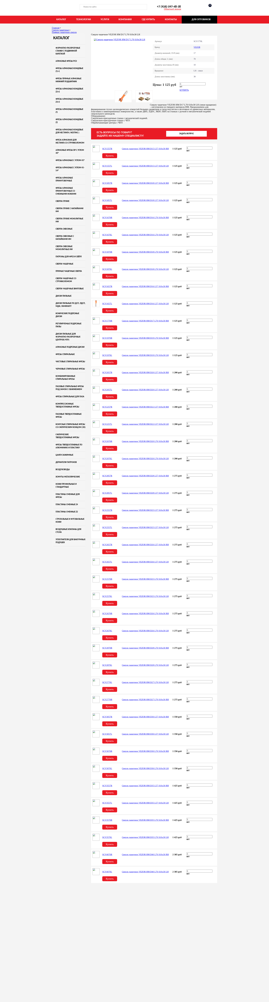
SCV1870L (107, 269)
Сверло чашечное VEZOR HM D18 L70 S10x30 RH (145, 252)
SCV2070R (107, 441)
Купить (184, 90)
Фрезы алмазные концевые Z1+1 (69, 70)
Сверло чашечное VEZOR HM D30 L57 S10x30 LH (145, 734)
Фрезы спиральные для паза (70, 397)
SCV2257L (107, 424)
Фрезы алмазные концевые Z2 (69, 121)
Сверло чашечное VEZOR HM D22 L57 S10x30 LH (145, 424)
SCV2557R (107, 510)
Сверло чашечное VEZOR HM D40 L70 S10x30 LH (145, 872)
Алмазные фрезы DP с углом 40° (70, 151)
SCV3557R (107, 785)
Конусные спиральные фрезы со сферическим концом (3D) (70, 425)
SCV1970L (107, 355)
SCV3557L (107, 803)
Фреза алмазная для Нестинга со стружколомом (70, 141)
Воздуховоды (63, 470)
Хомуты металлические (68, 477)
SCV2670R (107, 613)
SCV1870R (107, 252)
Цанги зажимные (64, 455)
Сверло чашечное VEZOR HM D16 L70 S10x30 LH (145, 235)
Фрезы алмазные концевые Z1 (69, 110)
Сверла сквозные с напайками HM (65, 237)
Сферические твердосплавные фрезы (67, 436)
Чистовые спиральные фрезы (70, 362)
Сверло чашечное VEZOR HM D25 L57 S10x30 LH (145, 527)
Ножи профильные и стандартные (66, 485)
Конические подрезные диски (67, 315)
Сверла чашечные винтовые (70, 289)
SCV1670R (107, 217)
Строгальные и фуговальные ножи (70, 520)
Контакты (171, 19)
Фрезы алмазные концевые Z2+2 (69, 90)
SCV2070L (107, 458)
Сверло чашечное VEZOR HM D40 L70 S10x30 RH (145, 854)
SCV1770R (107, 321)
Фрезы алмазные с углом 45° (70, 160)
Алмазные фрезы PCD (66, 61)
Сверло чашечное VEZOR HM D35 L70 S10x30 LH (145, 837)
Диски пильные (63, 296)
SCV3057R (107, 717)
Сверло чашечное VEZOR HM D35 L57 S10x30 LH (145, 803)
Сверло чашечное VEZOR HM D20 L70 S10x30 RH (145, 441)
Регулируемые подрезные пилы (68, 325)
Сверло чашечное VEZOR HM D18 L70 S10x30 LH (145, 269)
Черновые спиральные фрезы (70, 369)
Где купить (148, 19)
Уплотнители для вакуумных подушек (70, 541)
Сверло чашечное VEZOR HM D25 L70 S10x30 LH (145, 596)
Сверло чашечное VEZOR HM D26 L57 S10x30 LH (145, 562)
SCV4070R (107, 854)
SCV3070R (107, 751)
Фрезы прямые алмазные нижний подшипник (68, 80)
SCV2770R (107, 699)
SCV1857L (107, 200)
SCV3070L (107, 768)
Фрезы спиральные (65, 354)
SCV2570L (107, 596)
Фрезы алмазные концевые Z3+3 (69, 100)
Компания (125, 19)
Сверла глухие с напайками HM (69, 210)
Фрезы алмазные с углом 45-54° (70, 169)
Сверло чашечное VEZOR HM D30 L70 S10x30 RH (145, 751)
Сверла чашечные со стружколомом (66, 280)
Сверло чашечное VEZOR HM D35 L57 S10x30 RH (145, 785)
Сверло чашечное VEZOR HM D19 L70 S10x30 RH (145, 338)
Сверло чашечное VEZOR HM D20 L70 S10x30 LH (145, 458)
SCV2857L (107, 493)
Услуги (105, 19)
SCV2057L (107, 390)
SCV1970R (107, 338)
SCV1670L (107, 235)
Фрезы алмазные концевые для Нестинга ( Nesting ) (69, 131)
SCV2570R (107, 579)
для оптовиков (201, 19)
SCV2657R (107, 544)
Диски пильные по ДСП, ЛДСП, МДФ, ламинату (70, 304)
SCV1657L (107, 303)
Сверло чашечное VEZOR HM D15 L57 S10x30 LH (145, 166)
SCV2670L (107, 631)
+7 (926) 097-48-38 (169, 6)
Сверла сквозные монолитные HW (64, 248)
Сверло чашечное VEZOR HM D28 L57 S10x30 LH (145, 493)
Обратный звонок (172, 9)
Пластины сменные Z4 (67, 505)
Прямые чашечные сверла (69, 271)
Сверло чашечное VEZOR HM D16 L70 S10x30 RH (145, 217)
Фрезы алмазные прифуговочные (64, 179)
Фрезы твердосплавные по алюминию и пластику (69, 446)
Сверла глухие (62, 201)
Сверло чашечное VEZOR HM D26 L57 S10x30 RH (145, 544)
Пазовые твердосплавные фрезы (69, 415)
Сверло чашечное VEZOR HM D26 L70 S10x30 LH (145, 631)
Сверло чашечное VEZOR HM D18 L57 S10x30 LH (145, 200)
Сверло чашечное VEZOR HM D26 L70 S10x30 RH (145, 613)
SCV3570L (107, 837)
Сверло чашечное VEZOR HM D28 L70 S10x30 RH (145, 648)
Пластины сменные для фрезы (68, 495)
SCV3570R (107, 820)
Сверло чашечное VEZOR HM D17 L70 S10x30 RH (145, 321)
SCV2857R (107, 476)
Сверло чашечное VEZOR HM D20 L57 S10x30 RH (145, 372)
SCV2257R (107, 407)
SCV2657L (107, 562)
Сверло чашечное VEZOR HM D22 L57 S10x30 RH (145, 407)
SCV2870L (107, 665)
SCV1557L (107, 166)
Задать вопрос (186, 134)
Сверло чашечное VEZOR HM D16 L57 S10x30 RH (145, 286)
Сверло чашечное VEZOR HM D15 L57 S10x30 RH (145, 149)
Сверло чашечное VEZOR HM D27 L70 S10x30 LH (145, 682)
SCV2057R (107, 372)
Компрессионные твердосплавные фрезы (67, 405)
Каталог (61, 19)
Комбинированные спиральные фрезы (65, 377)
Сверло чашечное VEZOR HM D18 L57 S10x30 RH (145, 183)
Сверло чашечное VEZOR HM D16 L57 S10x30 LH (145, 303)
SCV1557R (107, 149)
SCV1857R (107, 183)
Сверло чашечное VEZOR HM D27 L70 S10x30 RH (145, 699)
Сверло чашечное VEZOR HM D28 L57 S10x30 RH (145, 476)
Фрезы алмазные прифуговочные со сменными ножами (66, 191)
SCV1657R (107, 286)
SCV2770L (107, 682)
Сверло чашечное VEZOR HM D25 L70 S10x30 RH (145, 579)
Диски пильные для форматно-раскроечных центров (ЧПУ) (68, 337)
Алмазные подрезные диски (70, 347)
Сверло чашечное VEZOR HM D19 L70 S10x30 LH (145, 355)
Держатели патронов (66, 462)
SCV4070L (107, 872)
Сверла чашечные (64, 264)
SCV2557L (107, 527)
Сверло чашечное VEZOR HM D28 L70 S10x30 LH (145, 665)
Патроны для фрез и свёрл (69, 257)
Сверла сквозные (64, 229)
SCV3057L (107, 734)
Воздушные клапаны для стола (68, 530)
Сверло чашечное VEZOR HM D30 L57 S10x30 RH (145, 717)
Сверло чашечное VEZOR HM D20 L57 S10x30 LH (145, 390)
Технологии (83, 19)
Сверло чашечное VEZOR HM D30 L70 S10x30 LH (145, 768)
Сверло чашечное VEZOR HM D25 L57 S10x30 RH (145, 510)
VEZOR (197, 47)
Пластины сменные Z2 (67, 512)
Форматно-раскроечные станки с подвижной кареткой (68, 51)
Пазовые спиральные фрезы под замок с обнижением (70, 387)
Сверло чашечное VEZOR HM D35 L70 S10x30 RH (145, 820)
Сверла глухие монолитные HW (69, 220)
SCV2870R (107, 648)
